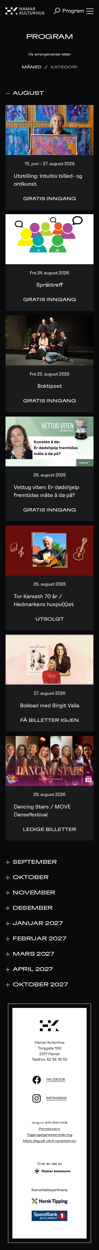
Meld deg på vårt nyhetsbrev (49, 1140)
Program (73, 11)
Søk (57, 11)
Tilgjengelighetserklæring (49, 1134)
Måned (31, 67)
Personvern (49, 1128)
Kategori (64, 67)
